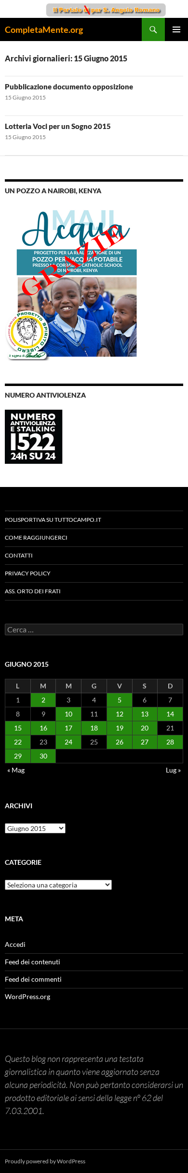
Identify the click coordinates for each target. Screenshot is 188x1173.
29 (18, 756)
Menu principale (176, 29)
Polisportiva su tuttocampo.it (53, 519)
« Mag (16, 770)
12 (119, 714)
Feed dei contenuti (32, 962)
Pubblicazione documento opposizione (69, 86)
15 (18, 728)
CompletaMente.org (44, 29)
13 (144, 714)
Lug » (173, 770)
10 (68, 714)
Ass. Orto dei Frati (33, 591)
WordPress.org (27, 996)
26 (119, 742)
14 (170, 714)
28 (170, 742)
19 (119, 728)
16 (43, 728)
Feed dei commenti (33, 979)
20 (144, 728)
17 (68, 728)
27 (144, 742)
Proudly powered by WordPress (45, 1161)
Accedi (15, 944)
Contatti (19, 555)
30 (43, 756)
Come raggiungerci (36, 537)
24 (68, 742)
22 (18, 742)
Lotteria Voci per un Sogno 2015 (58, 126)
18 (94, 728)
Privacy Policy (28, 573)
